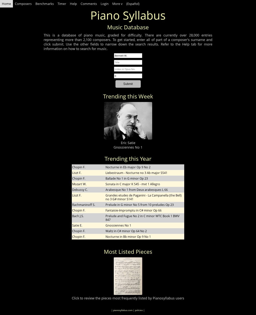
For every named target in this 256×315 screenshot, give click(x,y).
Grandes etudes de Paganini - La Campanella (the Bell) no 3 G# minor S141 (144, 197)
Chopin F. (78, 167)
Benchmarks (44, 4)
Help (73, 4)
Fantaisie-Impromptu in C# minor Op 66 (134, 210)
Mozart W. (79, 184)
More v (117, 4)
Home (6, 4)
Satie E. (77, 225)
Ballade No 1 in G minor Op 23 (127, 178)
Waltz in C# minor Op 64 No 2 (126, 231)
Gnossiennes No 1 (128, 147)
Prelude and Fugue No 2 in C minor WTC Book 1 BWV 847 (143, 218)
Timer (62, 4)
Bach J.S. (78, 216)
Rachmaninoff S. (83, 205)
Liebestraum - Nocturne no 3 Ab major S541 (136, 173)
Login (105, 4)
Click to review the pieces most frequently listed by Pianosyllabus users (128, 298)
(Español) (132, 4)
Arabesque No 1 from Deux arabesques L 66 (137, 190)
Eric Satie (128, 143)
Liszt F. (76, 173)
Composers (23, 4)
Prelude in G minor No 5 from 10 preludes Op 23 (140, 205)
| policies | (139, 310)
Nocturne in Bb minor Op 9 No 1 (128, 237)
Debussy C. (80, 190)
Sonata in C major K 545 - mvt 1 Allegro (133, 184)
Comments (89, 4)
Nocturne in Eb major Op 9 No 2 (128, 167)
